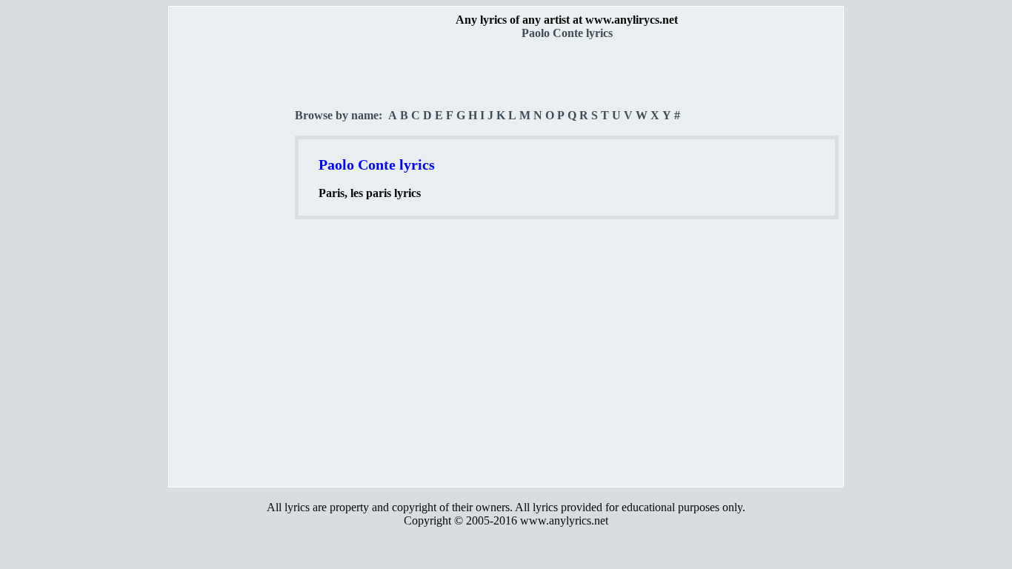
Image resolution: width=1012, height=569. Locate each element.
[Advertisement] (232, 260)
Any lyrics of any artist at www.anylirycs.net (567, 19)
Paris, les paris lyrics (370, 193)
